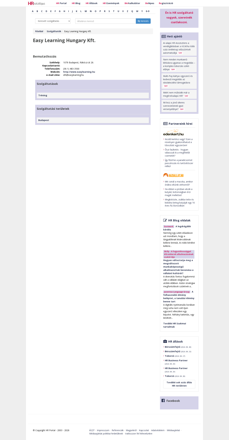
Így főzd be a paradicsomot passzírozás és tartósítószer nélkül (179, 163)
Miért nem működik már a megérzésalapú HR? (176, 94)
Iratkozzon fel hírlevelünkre (138, 433)
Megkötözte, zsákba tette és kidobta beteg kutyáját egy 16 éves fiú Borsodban (180, 202)
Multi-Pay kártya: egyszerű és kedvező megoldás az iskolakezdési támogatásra (178, 81)
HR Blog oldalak (179, 220)
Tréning (42, 95)
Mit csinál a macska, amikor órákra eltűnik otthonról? (179, 183)
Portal (61, 3)
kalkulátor (132, 3)
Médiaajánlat (173, 430)
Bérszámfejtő (178, 346)
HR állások (175, 341)
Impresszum (103, 430)
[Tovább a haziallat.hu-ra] (179, 175)
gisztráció (166, 3)
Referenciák (118, 430)
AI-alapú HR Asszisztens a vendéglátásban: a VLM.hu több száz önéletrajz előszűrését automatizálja (179, 47)
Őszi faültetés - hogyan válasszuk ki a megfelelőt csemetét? (177, 152)
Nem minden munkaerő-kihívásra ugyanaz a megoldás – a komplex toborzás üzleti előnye (179, 64)
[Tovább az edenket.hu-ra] (179, 132)
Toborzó (175, 355)
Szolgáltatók (54, 31)
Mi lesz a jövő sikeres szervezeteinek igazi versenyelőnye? (174, 106)
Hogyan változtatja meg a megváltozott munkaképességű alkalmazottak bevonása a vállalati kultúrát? (178, 267)
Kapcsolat (144, 430)
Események (111, 3)
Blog (76, 3)
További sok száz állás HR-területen (179, 384)
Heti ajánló (174, 36)
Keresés (144, 20)
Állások (92, 3)
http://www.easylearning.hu (79, 71)
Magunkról (131, 430)
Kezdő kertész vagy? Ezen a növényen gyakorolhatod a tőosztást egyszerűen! (179, 142)
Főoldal (39, 31)
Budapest (43, 120)
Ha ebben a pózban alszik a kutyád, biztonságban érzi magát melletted (178, 192)
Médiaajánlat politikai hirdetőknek (106, 433)
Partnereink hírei (180, 124)
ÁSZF (92, 430)
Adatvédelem (158, 430)
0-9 (147, 11)
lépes (149, 3)
